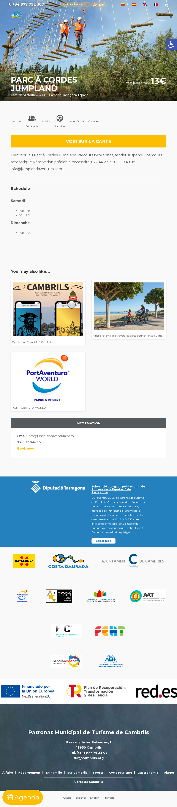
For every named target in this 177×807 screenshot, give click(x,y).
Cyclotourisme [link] (120, 772)
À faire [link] (7, 772)
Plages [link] (169, 772)
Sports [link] (98, 772)
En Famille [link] (54, 772)
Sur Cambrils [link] (77, 772)
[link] (171, 44)
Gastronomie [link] (147, 772)
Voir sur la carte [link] (88, 141)
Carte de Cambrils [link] (88, 781)
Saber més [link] (103, 540)
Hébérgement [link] (29, 772)
